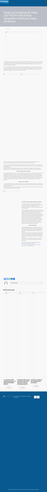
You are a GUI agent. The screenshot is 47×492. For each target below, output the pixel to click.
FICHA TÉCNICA (16, 396)
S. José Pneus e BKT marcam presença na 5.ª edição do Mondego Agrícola (10, 382)
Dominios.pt (37, 489)
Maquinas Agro (14, 282)
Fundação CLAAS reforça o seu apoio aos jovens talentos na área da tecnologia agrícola (23, 382)
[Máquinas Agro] (4, 1)
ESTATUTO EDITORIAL (22, 396)
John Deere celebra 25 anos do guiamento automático (36, 381)
